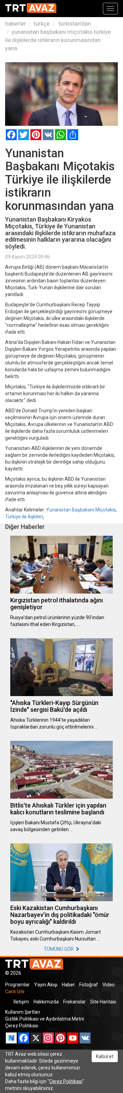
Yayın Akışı (45, 984)
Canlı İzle (15, 991)
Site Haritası (103, 1001)
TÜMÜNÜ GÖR (59, 949)
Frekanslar (74, 1001)
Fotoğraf (88, 984)
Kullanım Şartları (22, 1012)
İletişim (21, 1001)
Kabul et (104, 1056)
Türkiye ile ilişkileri (24, 516)
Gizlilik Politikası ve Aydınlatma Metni (44, 1019)
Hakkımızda (46, 1001)
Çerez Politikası (21, 1025)
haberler (15, 23)
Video (108, 984)
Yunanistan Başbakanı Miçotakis (81, 509)
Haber (68, 984)
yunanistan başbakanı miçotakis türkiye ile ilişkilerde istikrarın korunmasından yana (58, 40)
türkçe (41, 23)
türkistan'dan (74, 23)
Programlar (17, 984)
